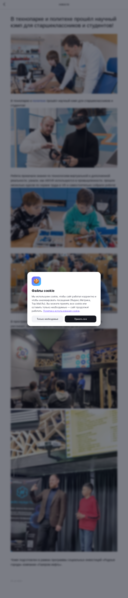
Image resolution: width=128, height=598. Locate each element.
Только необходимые (47, 319)
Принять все (80, 319)
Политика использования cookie (61, 310)
